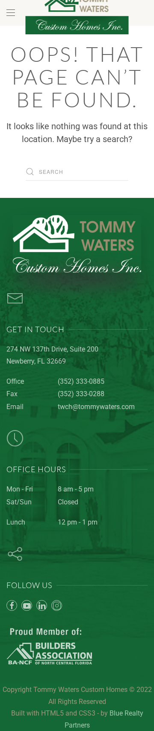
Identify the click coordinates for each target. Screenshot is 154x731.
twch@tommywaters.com (96, 407)
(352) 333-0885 (81, 381)
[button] (10, 13)
